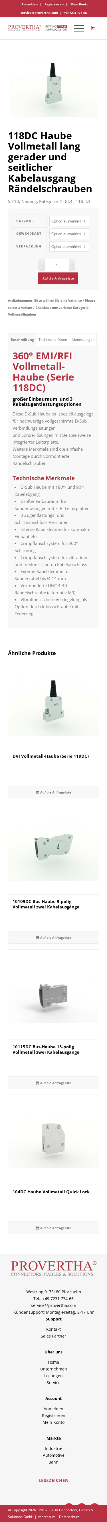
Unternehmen (53, 1369)
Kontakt (53, 1329)
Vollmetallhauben (22, 314)
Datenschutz (69, 1516)
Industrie (53, 1448)
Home (53, 1362)
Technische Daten (53, 339)
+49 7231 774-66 (75, 13)
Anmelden (29, 4)
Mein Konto (79, 4)
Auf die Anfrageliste (58, 278)
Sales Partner (53, 1336)
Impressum (46, 1516)
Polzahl (25, 221)
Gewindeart (28, 233)
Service (53, 1382)
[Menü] (76, 28)
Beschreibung (22, 339)
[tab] (22, 339)
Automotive (53, 1455)
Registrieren (54, 4)
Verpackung (29, 246)
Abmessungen (83, 339)
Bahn (53, 1462)
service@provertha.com (39, 13)
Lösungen (53, 1375)
